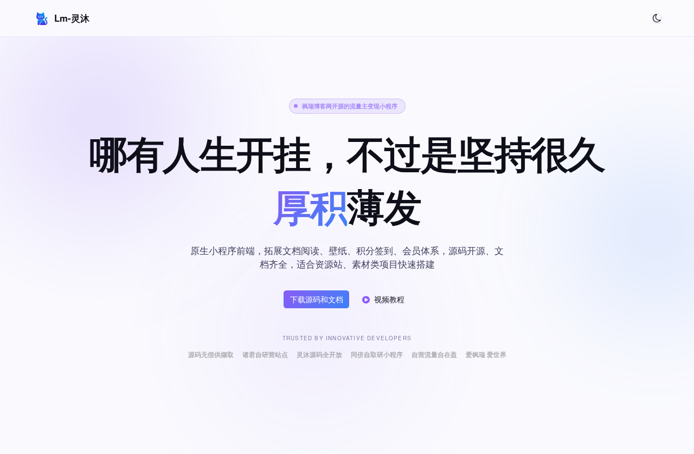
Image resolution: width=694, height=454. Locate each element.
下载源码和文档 (316, 299)
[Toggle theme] (656, 18)
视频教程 (389, 299)
